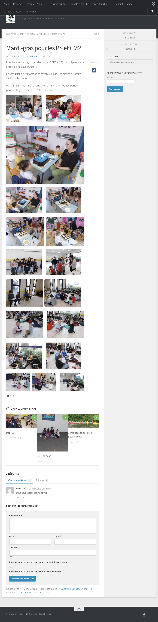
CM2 (8, 33)
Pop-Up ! (11, 432)
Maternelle (42, 33)
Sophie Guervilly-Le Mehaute (24, 56)
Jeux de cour (44, 455)
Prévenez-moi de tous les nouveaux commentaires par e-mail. (39, 562)
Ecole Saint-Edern (23, 33)
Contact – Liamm (123, 3)
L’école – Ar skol (35, 3)
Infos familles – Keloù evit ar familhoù (89, 3)
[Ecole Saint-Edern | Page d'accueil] (10, 18)
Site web (13, 547)
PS (63, 33)
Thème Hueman (44, 614)
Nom (12, 536)
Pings (42, 480)
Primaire (56, 33)
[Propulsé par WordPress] (27, 614)
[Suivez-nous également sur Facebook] (144, 615)
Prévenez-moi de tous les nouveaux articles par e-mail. (35, 571)
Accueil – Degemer (13, 3)
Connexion (30, 11)
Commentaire (16, 515)
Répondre (19, 497)
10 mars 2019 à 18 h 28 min (40, 489)
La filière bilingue (58, 3)
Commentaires (21, 480)
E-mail (58, 536)
